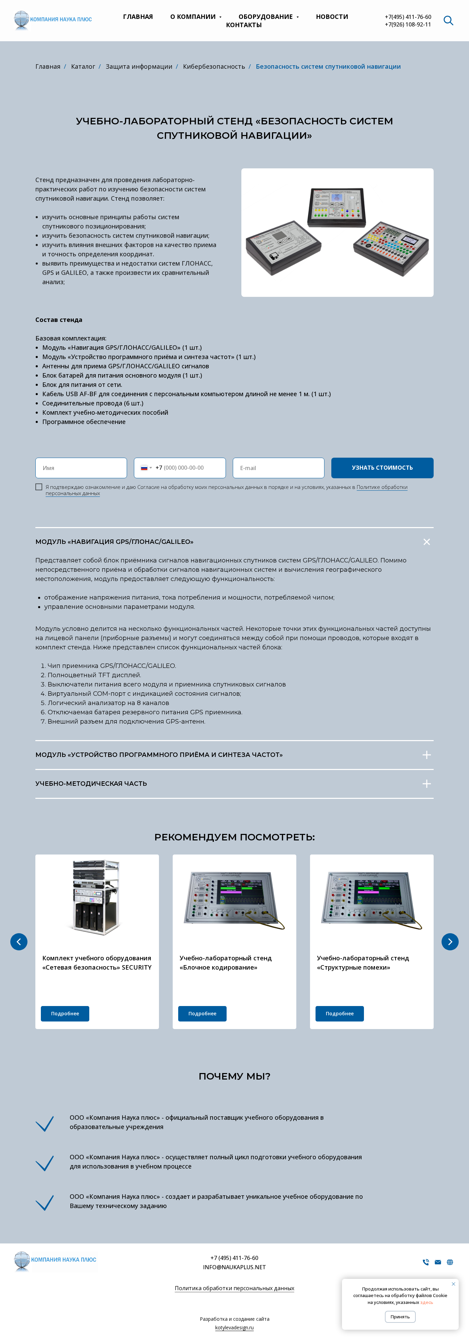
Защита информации (139, 66)
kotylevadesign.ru (234, 1327)
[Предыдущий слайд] (18, 941)
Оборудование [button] (267, 16)
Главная (138, 16)
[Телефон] (426, 1265)
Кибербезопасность (214, 66)
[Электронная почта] (438, 1265)
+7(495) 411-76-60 (408, 17)
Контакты (244, 25)
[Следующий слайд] (450, 941)
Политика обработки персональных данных (234, 1288)
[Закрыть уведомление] (453, 1284)
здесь (426, 1302)
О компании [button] (193, 16)
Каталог (83, 66)
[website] (448, 20)
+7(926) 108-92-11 (408, 24)
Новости (332, 16)
